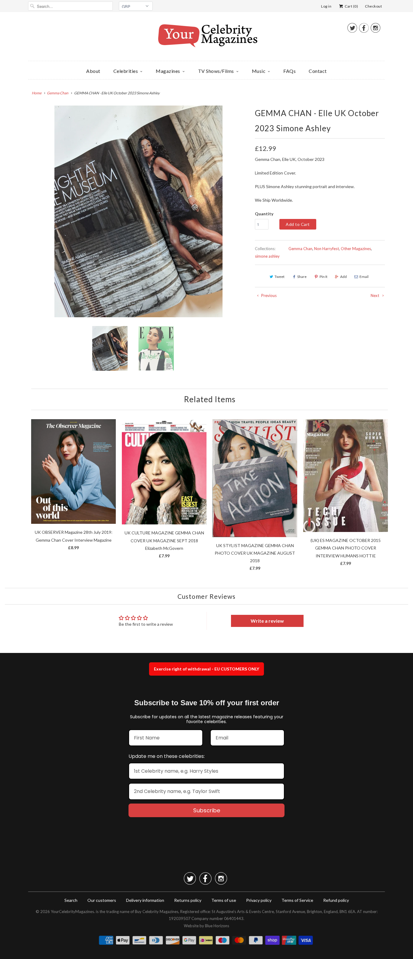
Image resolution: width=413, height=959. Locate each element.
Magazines (168, 71)
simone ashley (267, 256)
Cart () (351, 6)
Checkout (373, 6)
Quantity (264, 213)
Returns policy (187, 900)
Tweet (280, 276)
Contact (318, 71)
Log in (326, 6)
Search (70, 900)
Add (343, 276)
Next (375, 295)
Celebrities (125, 71)
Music (259, 71)
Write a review (267, 621)
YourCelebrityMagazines (72, 911)
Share (302, 276)
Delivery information (145, 900)
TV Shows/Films (216, 71)
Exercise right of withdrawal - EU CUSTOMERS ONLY (206, 668)
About (93, 71)
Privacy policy (259, 900)
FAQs (289, 71)
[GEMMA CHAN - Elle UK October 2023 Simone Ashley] (138, 211)
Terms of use (223, 900)
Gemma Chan (300, 248)
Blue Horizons (217, 925)
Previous (268, 295)
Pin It (323, 276)
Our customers (101, 900)
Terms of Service (297, 900)
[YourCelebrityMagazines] (206, 38)
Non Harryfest (326, 248)
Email (364, 276)
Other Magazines (356, 248)
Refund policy (336, 900)
